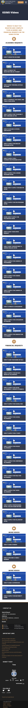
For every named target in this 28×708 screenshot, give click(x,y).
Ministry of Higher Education (8, 638)
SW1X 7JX (4, 619)
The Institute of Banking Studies (9, 647)
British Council (5, 650)
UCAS (3, 654)
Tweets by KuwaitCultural (8, 697)
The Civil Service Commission (9, 640)
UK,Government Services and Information (12, 652)
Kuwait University (6, 648)
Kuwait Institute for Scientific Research (11, 645)
